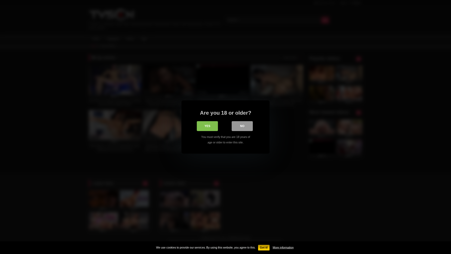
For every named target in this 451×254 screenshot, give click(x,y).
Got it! (264, 247)
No (242, 126)
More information (283, 247)
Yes (207, 126)
